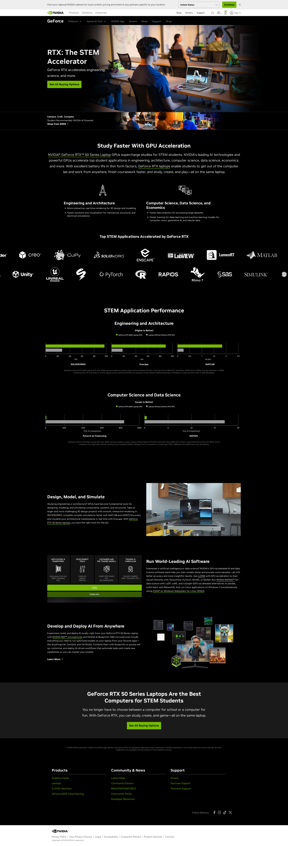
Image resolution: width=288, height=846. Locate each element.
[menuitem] (74, 12)
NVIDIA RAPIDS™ (225, 579)
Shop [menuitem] (178, 12)
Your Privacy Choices (80, 836)
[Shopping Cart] (226, 14)
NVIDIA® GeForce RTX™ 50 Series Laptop (79, 155)
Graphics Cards (60, 777)
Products (74, 12)
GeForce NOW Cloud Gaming (68, 793)
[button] (218, 13)
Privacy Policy (59, 836)
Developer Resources (123, 798)
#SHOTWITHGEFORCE (123, 788)
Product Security (153, 836)
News (144, 21)
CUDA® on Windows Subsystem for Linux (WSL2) (178, 591)
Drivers (133, 21)
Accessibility (111, 836)
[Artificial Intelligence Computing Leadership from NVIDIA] (55, 12)
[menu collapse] (109, 13)
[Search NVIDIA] (213, 12)
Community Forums (122, 783)
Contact (169, 836)
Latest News (118, 777)
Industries (101, 12)
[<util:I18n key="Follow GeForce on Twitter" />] (230, 812)
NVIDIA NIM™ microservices (67, 637)
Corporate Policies (131, 836)
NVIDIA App (117, 21)
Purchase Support (180, 783)
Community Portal (121, 793)
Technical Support (181, 788)
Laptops (56, 783)
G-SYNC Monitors (62, 788)
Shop (169, 21)
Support (156, 21)
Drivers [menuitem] (189, 12)
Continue (229, 4)
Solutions (87, 12)
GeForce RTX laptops (154, 166)
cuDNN (201, 576)
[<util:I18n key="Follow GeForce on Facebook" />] (214, 812)
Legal (98, 836)
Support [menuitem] (201, 12)
